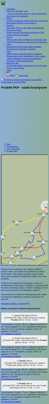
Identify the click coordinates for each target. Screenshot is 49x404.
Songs (30, 61)
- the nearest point (38, 13)
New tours (11, 28)
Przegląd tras (12, 146)
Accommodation (34, 58)
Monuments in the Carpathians (20, 56)
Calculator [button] (11, 9)
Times (37, 65)
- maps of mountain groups (18, 13)
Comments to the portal (25, 42)
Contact (43, 65)
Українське (23, 75)
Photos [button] (10, 18)
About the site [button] (12, 63)
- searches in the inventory (27, 14)
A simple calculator (19, 54)
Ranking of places (21, 35)
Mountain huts (13, 49)
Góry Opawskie (13, 149)
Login (9, 70)
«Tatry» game (39, 56)
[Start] (3, 4)
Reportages (39, 28)
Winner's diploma (34, 54)
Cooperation (12, 65)
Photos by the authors (26, 23)
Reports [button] (10, 25)
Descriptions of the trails (17, 47)
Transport (11, 61)
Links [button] (9, 44)
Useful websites (34, 47)
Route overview (13, 32)
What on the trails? (15, 39)
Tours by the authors (25, 28)
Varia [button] (9, 51)
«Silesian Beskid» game (17, 58)
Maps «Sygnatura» (26, 65)
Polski (12, 75)
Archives (43, 42)
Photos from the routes (34, 21)
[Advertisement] (24, 116)
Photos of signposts (15, 21)
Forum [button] (9, 37)
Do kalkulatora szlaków (11, 334)
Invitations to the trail (32, 39)
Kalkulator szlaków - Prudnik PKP (15, 303)
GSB (9, 54)
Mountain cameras (27, 49)
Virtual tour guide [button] (14, 30)
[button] (8, 73)
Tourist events (21, 61)
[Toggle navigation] (7, 5)
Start (9, 144)
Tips (38, 42)
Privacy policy (13, 68)
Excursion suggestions (30, 32)
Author (21, 68)
